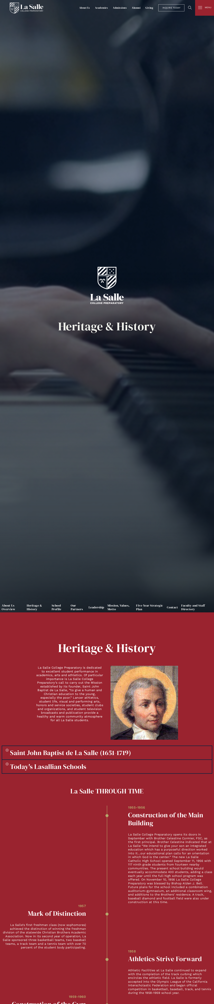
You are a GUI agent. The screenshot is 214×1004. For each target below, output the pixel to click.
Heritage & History (34, 607)
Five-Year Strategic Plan (149, 607)
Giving (149, 8)
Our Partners (77, 607)
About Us (84, 8)
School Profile (56, 607)
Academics (101, 8)
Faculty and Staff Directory (193, 607)
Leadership (96, 607)
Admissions (120, 8)
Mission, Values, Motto (119, 607)
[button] (107, 752)
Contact (172, 607)
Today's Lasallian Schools (48, 766)
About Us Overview (8, 607)
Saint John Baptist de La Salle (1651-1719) (70, 752)
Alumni (136, 8)
